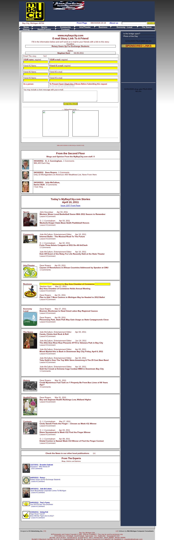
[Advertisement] (138, 64)
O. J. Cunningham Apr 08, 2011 (72, 440)
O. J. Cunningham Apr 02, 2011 (64, 244)
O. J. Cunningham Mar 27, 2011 (68, 422)
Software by (136, 531)
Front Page (82, 23)
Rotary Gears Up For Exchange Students (45, 478)
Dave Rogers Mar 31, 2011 (74, 382)
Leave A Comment (47, 216)
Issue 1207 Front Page (70, 205)
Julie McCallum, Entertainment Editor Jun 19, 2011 (71, 342)
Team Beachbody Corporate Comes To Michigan (48, 490)
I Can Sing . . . (40, 187)
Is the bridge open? (131, 34)
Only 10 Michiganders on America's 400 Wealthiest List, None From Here (65, 174)
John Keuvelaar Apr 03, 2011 (72, 213)
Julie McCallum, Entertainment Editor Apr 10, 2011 (63, 235)
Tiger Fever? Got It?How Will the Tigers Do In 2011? (42, 514)
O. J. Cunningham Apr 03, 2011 (64, 222)
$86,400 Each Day (42, 163)
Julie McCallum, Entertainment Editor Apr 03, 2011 (63, 333)
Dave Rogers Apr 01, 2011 (72, 296)
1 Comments (68, 161)
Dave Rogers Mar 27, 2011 (69, 310)
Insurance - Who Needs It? (41, 466)
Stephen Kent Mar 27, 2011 (65, 287)
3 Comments (51, 185)
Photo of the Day (130, 36)
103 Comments (36, 469)
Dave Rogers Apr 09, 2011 (74, 318)
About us (114, 23)
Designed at (31, 531)
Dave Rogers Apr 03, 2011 (74, 266)
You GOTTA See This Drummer (41, 503)
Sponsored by (73, 284)
